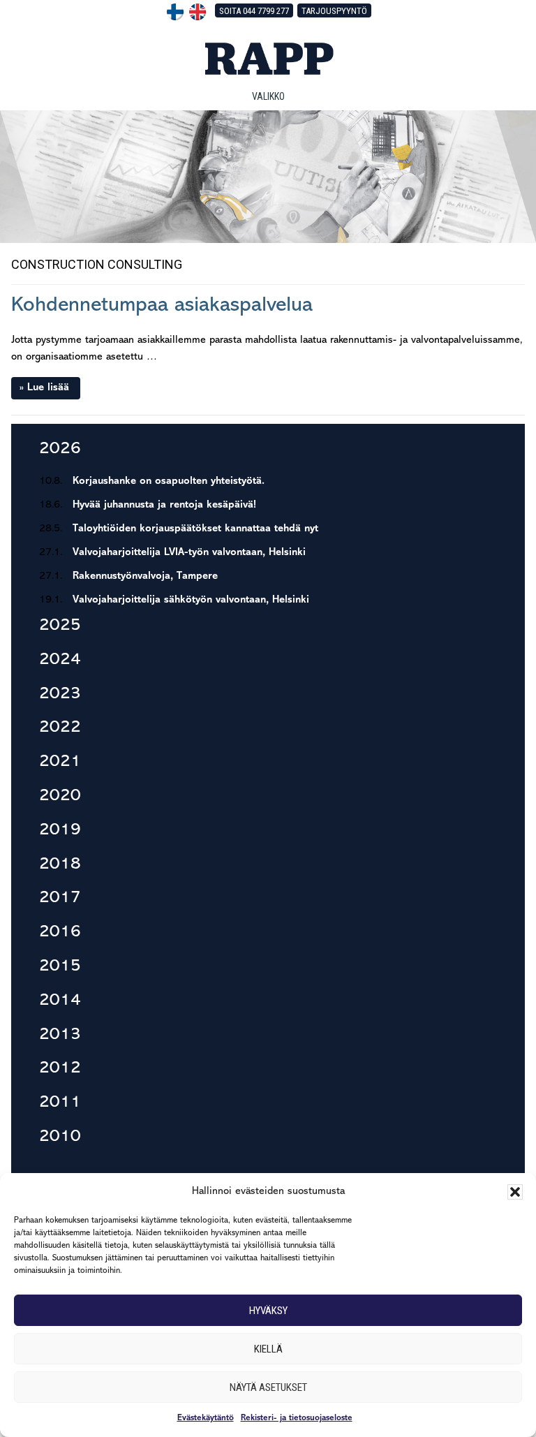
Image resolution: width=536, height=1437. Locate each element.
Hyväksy (268, 1310)
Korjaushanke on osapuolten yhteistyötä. (169, 481)
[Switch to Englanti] (197, 12)
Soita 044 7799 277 (254, 11)
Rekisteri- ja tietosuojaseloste (296, 1418)
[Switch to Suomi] (175, 12)
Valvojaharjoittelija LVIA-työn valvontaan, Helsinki (189, 552)
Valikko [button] (268, 96)
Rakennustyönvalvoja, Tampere (145, 576)
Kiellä (268, 1349)
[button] (515, 1192)
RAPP (268, 58)
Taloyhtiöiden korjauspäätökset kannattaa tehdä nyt (195, 529)
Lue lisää (48, 388)
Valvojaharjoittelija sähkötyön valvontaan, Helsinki (191, 600)
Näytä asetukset (268, 1387)
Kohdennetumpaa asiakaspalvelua (162, 305)
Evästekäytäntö (205, 1418)
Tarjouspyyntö (334, 11)
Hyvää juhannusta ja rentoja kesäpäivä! (164, 505)
